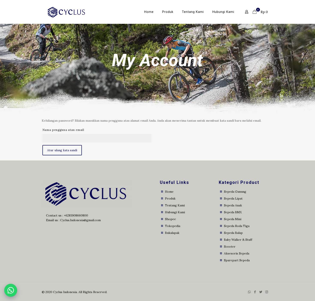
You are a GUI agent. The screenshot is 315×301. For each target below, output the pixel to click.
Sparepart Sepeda (237, 260)
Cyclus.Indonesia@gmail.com (80, 220)
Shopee (170, 219)
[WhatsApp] (249, 292)
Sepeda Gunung (235, 192)
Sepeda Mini (232, 219)
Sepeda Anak (233, 205)
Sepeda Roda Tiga (236, 226)
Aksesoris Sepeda (236, 253)
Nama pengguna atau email (63, 130)
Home (169, 192)
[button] (10, 290)
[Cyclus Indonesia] (67, 12)
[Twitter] (261, 292)
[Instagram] (266, 292)
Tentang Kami (175, 205)
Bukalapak (172, 233)
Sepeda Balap (233, 233)
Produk (170, 198)
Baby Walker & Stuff (238, 240)
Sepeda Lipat (233, 198)
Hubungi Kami (175, 212)
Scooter (230, 246)
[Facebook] (255, 292)
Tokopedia (172, 226)
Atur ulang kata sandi (62, 150)
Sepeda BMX (233, 212)
